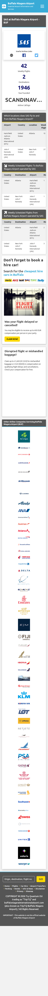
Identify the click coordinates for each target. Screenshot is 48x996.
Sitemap (29, 891)
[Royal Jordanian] (24, 785)
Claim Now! (12, 339)
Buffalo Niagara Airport (21, 6)
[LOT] (24, 711)
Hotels (17, 889)
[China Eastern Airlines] (24, 557)
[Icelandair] (24, 669)
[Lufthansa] (24, 721)
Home (7, 886)
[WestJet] (24, 864)
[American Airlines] (24, 517)
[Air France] (24, 463)
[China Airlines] (24, 551)
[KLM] (24, 695)
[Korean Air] (24, 703)
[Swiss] (24, 817)
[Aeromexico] (24, 448)
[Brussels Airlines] (24, 544)
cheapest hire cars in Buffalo (23, 272)
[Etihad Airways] (24, 611)
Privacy (20, 891)
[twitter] (36, 55)
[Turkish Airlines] (24, 831)
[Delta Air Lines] (24, 570)
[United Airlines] (24, 839)
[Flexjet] (24, 645)
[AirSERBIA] (24, 493)
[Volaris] (24, 853)
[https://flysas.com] (11, 55)
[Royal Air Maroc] (24, 775)
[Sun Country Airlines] (24, 810)
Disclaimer (40, 889)
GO (41, 879)
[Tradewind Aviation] (24, 824)
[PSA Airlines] (24, 757)
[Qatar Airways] (24, 765)
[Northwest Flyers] (24, 736)
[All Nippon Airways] (24, 510)
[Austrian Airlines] (24, 524)
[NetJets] (24, 729)
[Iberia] (24, 663)
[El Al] (24, 590)
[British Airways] (24, 537)
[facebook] (24, 55)
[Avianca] (24, 530)
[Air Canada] (24, 454)
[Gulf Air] (24, 654)
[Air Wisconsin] (24, 481)
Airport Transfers (38, 886)
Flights (15, 886)
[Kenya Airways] (24, 686)
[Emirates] (24, 599)
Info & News (28, 889)
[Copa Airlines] (24, 564)
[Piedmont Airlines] (24, 746)
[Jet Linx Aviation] (24, 678)
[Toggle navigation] (42, 6)
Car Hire (24, 886)
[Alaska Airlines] (24, 503)
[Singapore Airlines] (24, 792)
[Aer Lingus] (24, 436)
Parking (8, 889)
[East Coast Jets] (24, 580)
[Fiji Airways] (24, 637)
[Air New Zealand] (24, 471)
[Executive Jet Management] (24, 625)
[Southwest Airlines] (24, 801)
